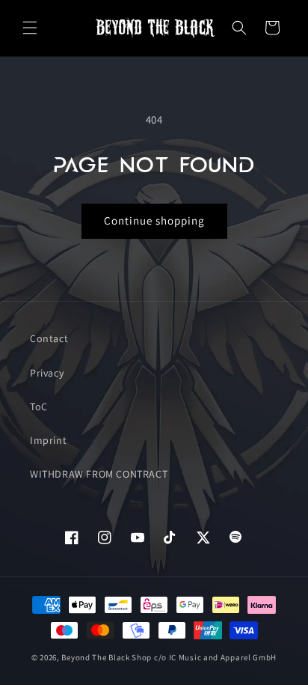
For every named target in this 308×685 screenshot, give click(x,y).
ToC (39, 406)
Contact (49, 338)
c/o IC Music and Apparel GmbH (215, 657)
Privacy (47, 373)
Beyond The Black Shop (106, 657)
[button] (29, 27)
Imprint (48, 440)
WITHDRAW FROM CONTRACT (98, 474)
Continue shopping (154, 220)
